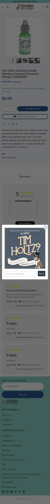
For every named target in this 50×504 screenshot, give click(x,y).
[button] (25, 248)
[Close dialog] (45, 227)
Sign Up (41, 273)
